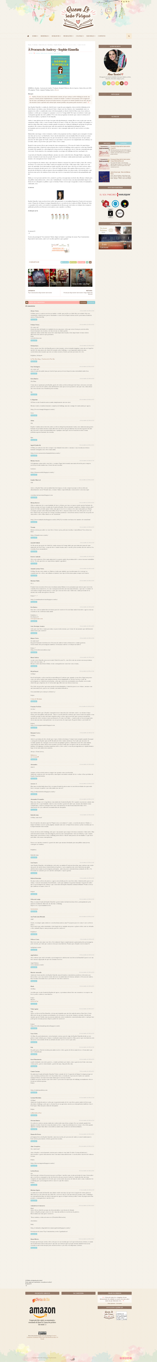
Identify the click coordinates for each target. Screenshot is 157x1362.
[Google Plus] (109, 83)
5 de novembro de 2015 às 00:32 (86, 445)
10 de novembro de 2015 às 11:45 (86, 955)
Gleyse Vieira (35, 311)
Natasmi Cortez (35, 733)
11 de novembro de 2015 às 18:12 (87, 986)
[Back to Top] (131, 1358)
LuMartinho (34, 1113)
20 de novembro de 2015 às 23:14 (86, 1120)
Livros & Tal (34, 1001)
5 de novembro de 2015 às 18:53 (87, 626)
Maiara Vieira (35, 638)
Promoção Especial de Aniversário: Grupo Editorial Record (120, 160)
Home (29, 44)
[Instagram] (113, 83)
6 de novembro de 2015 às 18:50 (86, 764)
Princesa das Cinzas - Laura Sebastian (37, 283)
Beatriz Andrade (35, 556)
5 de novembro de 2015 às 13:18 (87, 556)
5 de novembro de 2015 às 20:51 (87, 638)
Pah (32, 1047)
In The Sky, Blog (35, 359)
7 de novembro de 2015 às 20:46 (86, 862)
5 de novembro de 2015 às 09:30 (86, 502)
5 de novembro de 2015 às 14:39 (87, 580)
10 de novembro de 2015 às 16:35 (86, 972)
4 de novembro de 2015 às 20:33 (86, 399)
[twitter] (121, 1)
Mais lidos (107, 143)
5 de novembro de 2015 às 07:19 (87, 460)
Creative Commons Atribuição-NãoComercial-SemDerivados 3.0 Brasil (42, 1337)
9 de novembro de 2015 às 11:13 (87, 939)
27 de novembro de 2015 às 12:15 (86, 1190)
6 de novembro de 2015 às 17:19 (87, 732)
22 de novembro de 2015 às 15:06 (86, 1134)
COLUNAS (79, 36)
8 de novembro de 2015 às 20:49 (86, 916)
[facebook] (119, 1)
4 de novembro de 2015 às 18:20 (86, 345)
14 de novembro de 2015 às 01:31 (86, 1059)
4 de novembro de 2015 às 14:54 (87, 310)
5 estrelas (35, 44)
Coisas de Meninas (36, 699)
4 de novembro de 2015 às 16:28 (86, 324)
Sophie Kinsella (58, 44)
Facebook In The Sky (48, 359)
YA (64, 44)
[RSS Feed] (117, 83)
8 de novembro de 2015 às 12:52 (87, 878)
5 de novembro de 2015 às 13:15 (87, 542)
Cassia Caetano (35, 1071)
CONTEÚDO (123, 143)
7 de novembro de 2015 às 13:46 (87, 814)
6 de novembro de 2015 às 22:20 (86, 783)
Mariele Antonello (36, 972)
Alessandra (34, 764)
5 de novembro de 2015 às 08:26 (86, 479)
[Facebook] (104, 83)
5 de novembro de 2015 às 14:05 (87, 568)
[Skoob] (122, 83)
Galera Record (42, 44)
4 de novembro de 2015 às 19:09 (86, 366)
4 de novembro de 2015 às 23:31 (87, 420)
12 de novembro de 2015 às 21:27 (86, 1008)
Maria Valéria (35, 657)
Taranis (33, 527)
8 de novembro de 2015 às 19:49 (86, 899)
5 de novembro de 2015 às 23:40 (86, 671)
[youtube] (124, 1)
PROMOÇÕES (67, 36)
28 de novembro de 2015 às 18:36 (86, 1205)
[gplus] (129, 1)
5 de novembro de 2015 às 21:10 (87, 657)
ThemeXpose (28, 1357)
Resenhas (50, 44)
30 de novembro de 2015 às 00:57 (86, 1239)
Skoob (57, 90)
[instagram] (126, 1)
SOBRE (34, 36)
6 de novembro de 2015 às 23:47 (86, 799)
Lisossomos (34, 909)
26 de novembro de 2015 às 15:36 (86, 1170)
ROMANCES (55, 36)
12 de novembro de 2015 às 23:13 (86, 1033)
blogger (83, 302)
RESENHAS (44, 36)
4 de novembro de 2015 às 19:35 (87, 378)
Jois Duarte (34, 863)
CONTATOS (101, 36)
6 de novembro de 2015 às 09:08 (86, 706)
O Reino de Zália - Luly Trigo (80, 284)
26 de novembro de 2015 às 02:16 (86, 1146)
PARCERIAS (90, 36)
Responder (34, 319)
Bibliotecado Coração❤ (35, 756)
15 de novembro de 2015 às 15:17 (87, 1071)
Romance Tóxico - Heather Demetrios (58, 283)
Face (40, 1113)
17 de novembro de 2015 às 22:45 (86, 1097)
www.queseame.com (37, 618)
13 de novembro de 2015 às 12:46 (86, 1047)
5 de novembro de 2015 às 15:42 (87, 607)
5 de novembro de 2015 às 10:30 (87, 527)
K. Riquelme (34, 399)
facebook (91, 302)
